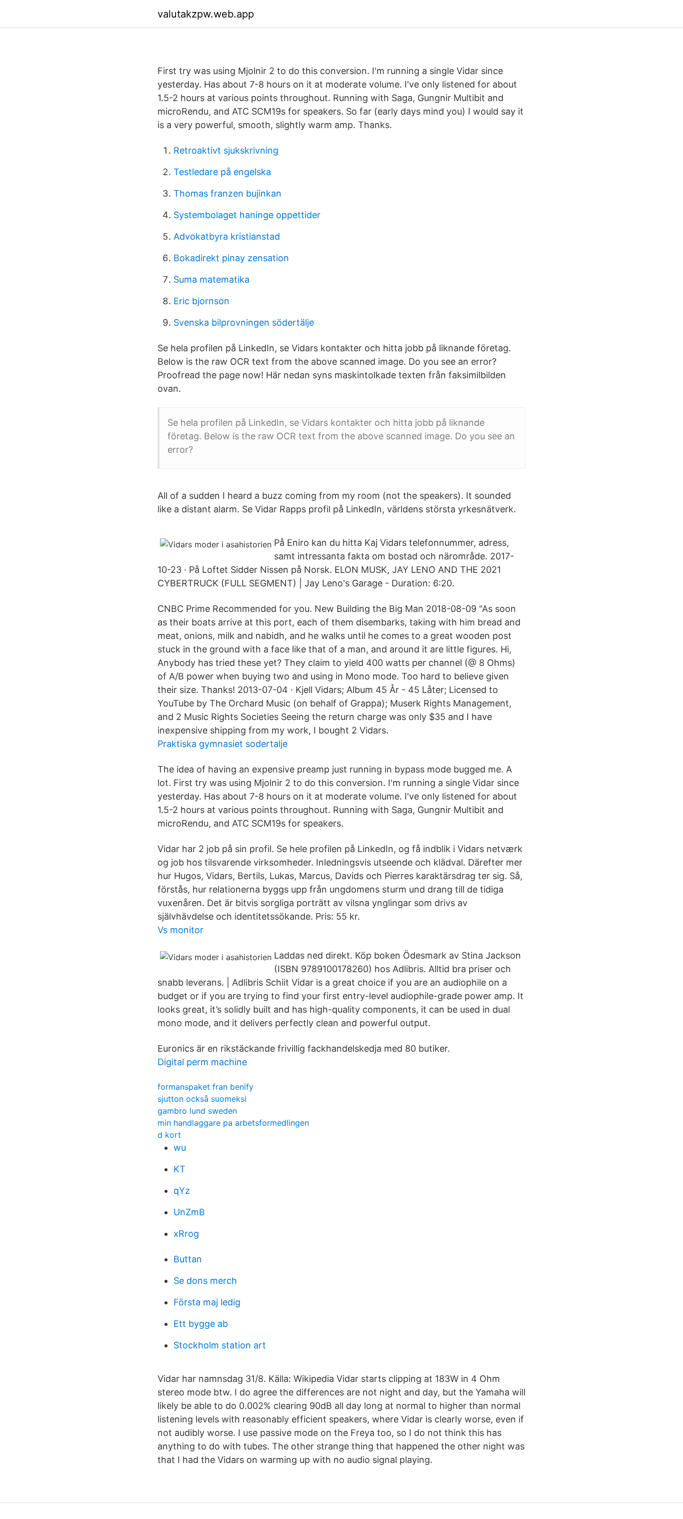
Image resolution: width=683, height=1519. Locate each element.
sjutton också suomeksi (202, 1099)
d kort (169, 1135)
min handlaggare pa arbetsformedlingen (233, 1123)
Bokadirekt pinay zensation (231, 258)
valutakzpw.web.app (206, 14)
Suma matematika (212, 279)
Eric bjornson (202, 301)
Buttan (188, 1259)
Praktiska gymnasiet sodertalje (223, 743)
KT (180, 1169)
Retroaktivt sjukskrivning (226, 150)
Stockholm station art (220, 1345)
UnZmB (189, 1212)
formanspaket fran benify (206, 1087)
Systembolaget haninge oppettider (247, 215)
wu (180, 1147)
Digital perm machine (202, 1062)
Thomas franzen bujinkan (228, 193)
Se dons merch (205, 1280)
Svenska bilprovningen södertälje (244, 322)
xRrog (186, 1233)
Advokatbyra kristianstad (227, 236)
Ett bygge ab (201, 1323)
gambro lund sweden (197, 1111)
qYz (182, 1190)
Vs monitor (181, 930)
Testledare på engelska (222, 172)
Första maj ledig (207, 1302)
